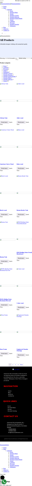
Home (15, 58)
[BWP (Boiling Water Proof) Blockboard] (24, 235)
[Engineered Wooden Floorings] (24, 330)
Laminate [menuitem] (12, 462)
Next (21, 364)
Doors (4, 66)
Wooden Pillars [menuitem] (14, 453)
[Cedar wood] (24, 284)
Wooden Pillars (7, 78)
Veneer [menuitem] (11, 461)
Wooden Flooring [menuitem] (14, 465)
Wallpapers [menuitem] (13, 467)
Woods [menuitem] (11, 455)
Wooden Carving (7, 73)
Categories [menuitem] (9, 450)
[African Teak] (7, 99)
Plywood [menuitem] (12, 464)
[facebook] (5, 33)
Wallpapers (6, 72)
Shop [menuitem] (4, 449)
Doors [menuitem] (11, 452)
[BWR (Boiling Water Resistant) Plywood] (7, 282)
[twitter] (4, 33)
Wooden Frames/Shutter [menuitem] (16, 459)
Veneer (5, 70)
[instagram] (6, 33)
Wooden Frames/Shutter (9, 76)
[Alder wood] (24, 99)
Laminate (5, 67)
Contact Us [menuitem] (6, 471)
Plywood (5, 69)
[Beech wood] (7, 191)
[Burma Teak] (7, 237)
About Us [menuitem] (5, 470)
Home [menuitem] (4, 447)
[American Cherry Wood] (7, 145)
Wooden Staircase (8, 79)
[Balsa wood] (24, 145)
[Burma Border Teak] (24, 191)
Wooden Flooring (7, 75)
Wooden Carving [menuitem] (14, 456)
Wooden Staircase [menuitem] (14, 458)
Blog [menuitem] (4, 468)
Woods (5, 81)
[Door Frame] (7, 330)
